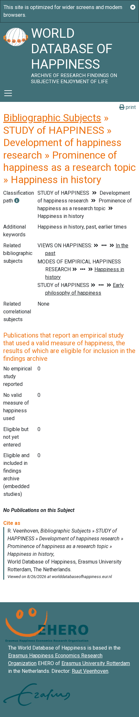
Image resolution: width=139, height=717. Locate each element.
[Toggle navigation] (8, 93)
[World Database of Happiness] (15, 53)
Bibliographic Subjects (52, 118)
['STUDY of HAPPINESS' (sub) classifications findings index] (16, 201)
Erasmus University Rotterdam (95, 663)
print (130, 107)
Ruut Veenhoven (90, 671)
